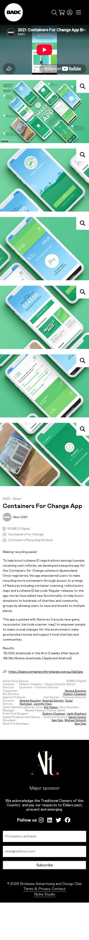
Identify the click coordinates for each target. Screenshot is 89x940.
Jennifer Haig (43, 703)
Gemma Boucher (75, 690)
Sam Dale (57, 720)
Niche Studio (44, 894)
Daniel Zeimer (77, 717)
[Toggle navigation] (79, 12)
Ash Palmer (51, 707)
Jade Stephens (76, 713)
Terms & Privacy (37, 889)
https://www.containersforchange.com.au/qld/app (46, 671)
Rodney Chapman (74, 694)
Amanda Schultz (53, 700)
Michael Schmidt (75, 720)
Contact (59, 889)
